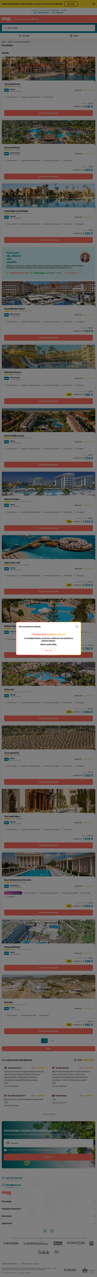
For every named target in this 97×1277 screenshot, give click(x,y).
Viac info (48, 650)
